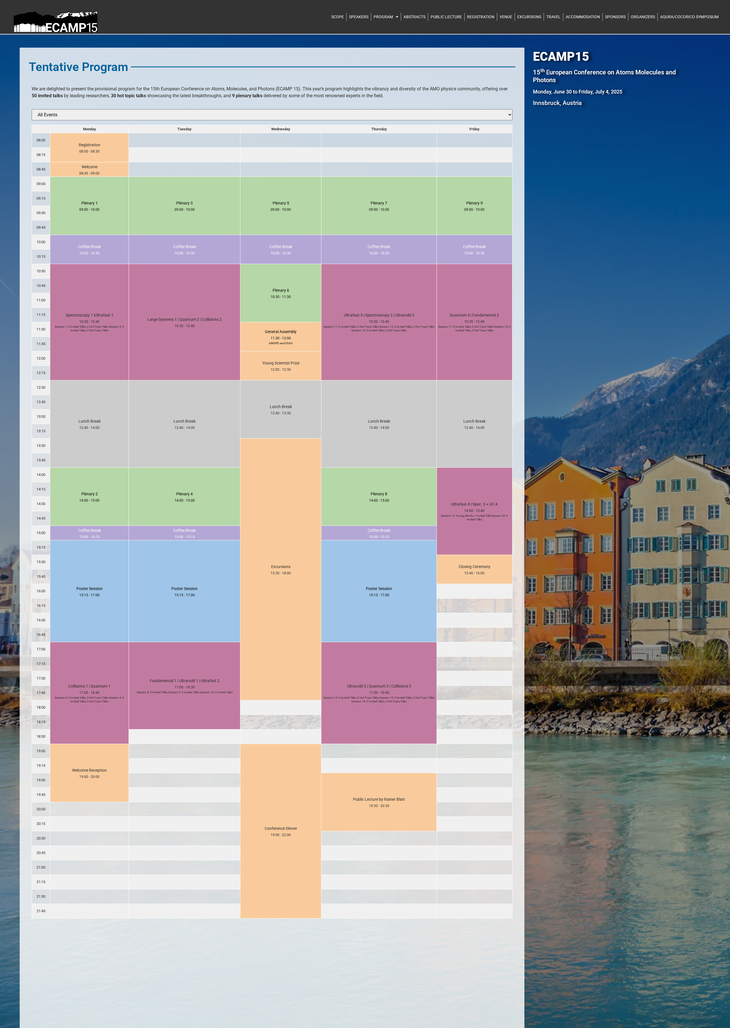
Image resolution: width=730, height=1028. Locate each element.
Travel (553, 17)
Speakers (358, 17)
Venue (506, 17)
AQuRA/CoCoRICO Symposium (689, 17)
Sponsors (615, 17)
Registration (480, 17)
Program (383, 17)
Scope (337, 17)
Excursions (529, 17)
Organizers (643, 17)
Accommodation (583, 17)
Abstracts (414, 17)
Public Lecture (446, 17)
